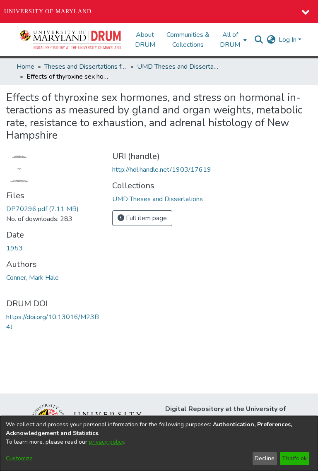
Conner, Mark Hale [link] (32, 277)
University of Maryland (48, 11)
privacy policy (106, 442)
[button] (70, 39)
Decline (265, 458)
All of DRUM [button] (230, 39)
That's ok (294, 458)
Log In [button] (288, 39)
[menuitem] (232, 39)
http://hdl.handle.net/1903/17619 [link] (161, 169)
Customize (19, 458)
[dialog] (159, 443)
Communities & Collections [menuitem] (188, 39)
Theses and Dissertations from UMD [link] (85, 66)
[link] (42, 209)
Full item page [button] (145, 218)
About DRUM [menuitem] (145, 39)
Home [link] (25, 66)
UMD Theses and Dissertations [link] (178, 66)
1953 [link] (14, 248)
